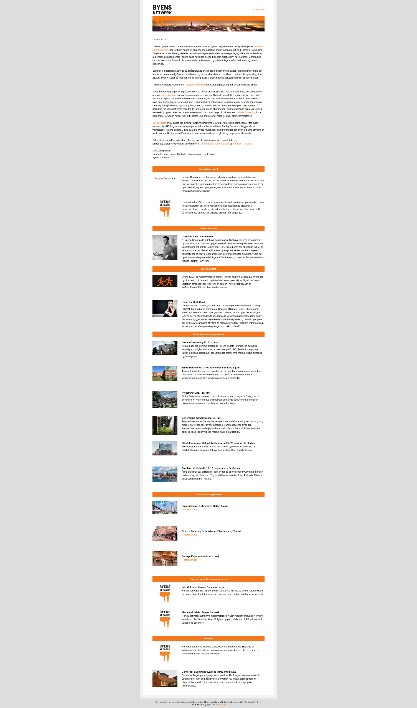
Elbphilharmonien (196, 84)
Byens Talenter (168, 95)
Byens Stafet (159, 123)
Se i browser (259, 10)
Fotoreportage (189, 509)
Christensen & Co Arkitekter (214, 143)
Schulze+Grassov (242, 143)
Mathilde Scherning (245, 112)
